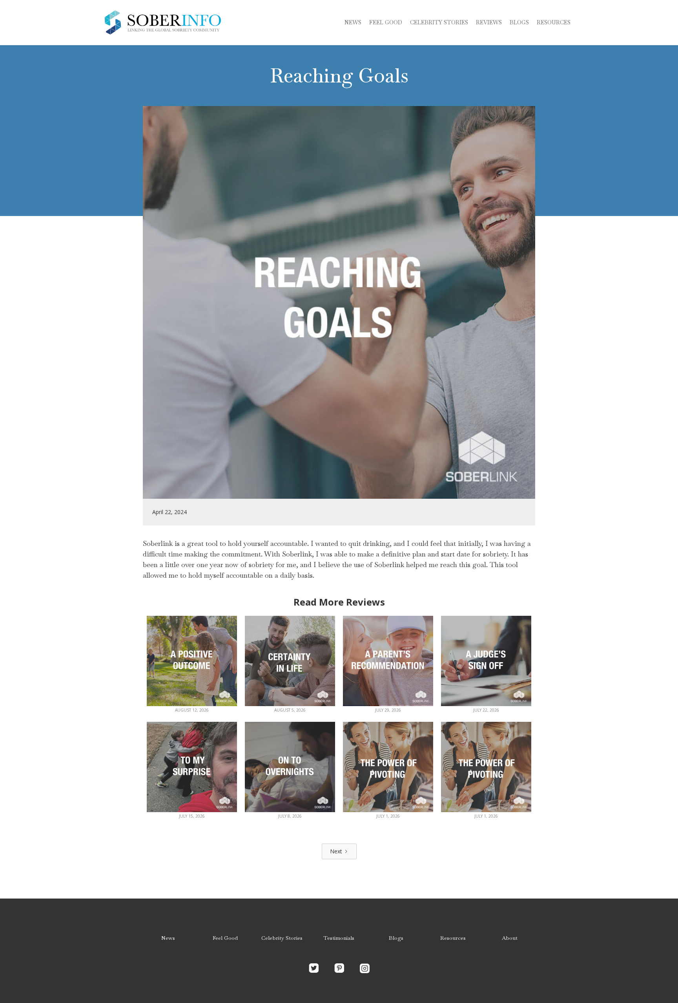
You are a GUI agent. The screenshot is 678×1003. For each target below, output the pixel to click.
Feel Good (385, 22)
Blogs (396, 937)
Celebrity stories (439, 22)
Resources (553, 22)
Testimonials (338, 937)
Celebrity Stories (282, 937)
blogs (519, 22)
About (510, 937)
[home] (162, 22)
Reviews (489, 22)
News (352, 22)
